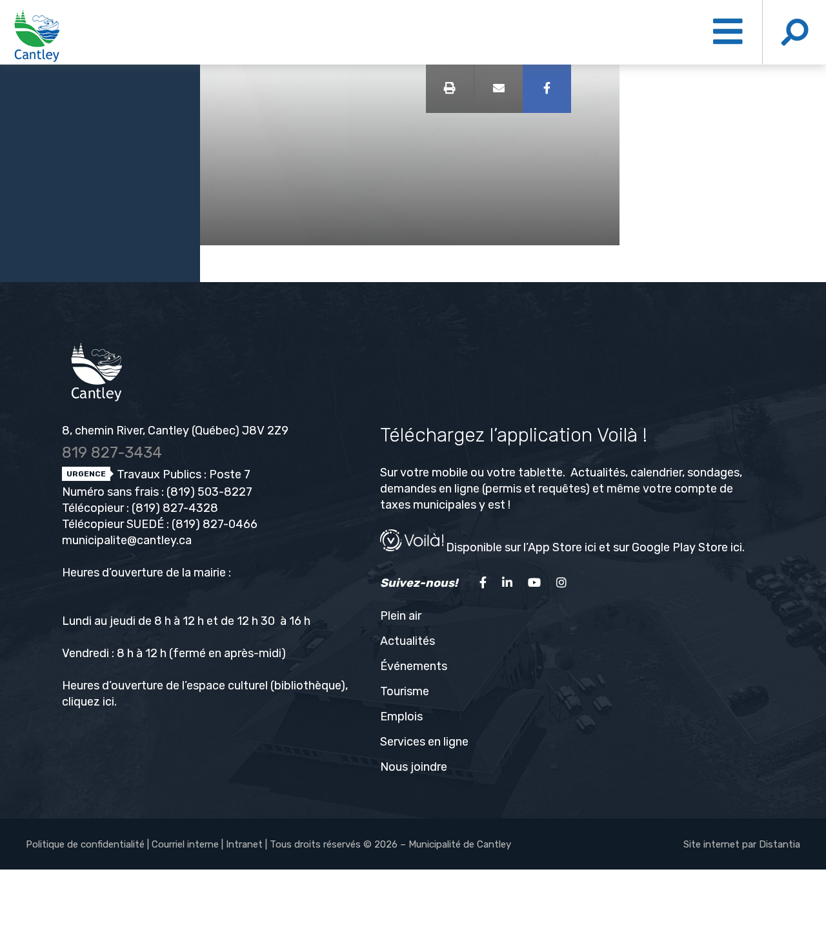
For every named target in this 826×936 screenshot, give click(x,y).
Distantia (779, 844)
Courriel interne (185, 844)
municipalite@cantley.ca (127, 540)
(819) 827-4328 (175, 508)
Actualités (407, 641)
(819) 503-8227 (209, 492)
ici (108, 702)
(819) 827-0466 (214, 524)
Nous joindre (413, 767)
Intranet (244, 844)
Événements (413, 666)
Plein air (400, 616)
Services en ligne (424, 742)
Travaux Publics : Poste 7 (182, 474)
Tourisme (404, 691)
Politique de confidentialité (85, 844)
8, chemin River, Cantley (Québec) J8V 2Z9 (175, 430)
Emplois (401, 716)
